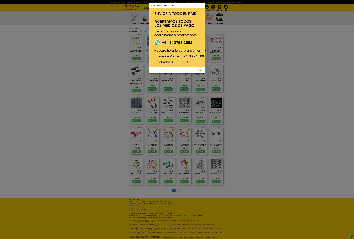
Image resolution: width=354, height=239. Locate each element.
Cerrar (200, 70)
